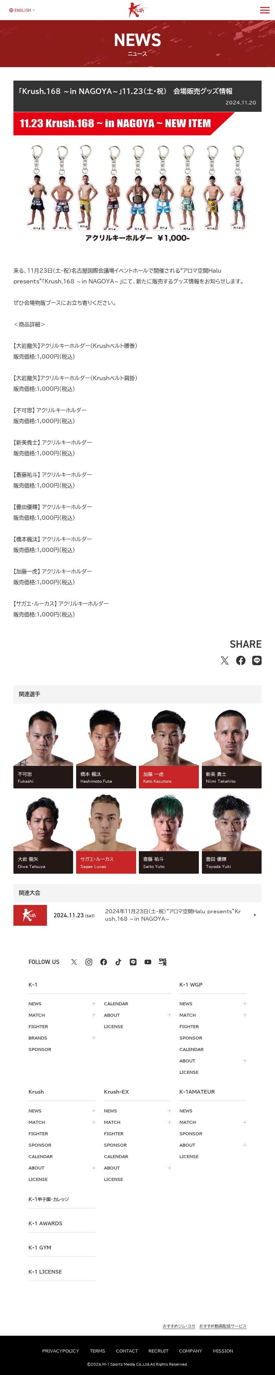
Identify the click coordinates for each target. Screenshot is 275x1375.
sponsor (40, 1049)
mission (223, 1351)
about (112, 1015)
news (35, 1004)
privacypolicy (60, 1351)
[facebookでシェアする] (241, 660)
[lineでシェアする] (257, 660)
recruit (158, 1351)
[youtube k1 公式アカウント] (148, 962)
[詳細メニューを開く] (265, 10)
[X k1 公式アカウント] (74, 962)
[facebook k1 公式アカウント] (104, 962)
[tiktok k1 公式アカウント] (118, 962)
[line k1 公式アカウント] (133, 962)
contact (127, 1351)
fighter (38, 1026)
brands (38, 1038)
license (113, 1026)
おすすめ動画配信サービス (222, 1326)
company (190, 1351)
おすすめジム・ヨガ (179, 1326)
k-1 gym (40, 1247)
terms (97, 1351)
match (37, 1015)
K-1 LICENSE (45, 1272)
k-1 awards (45, 1223)
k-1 (49, 1199)
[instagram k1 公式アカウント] (89, 962)
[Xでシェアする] (225, 660)
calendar (116, 1004)
